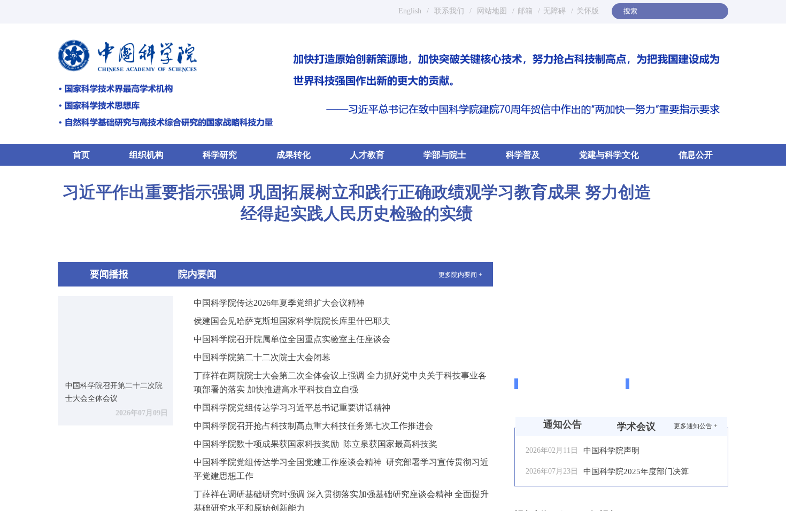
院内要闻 (197, 274)
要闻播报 (109, 274)
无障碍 (554, 11)
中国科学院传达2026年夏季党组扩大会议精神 (279, 302)
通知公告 (562, 424)
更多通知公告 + (696, 426)
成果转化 (293, 154)
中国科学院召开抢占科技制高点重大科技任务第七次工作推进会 (313, 425)
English (409, 11)
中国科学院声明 (611, 450)
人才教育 (367, 154)
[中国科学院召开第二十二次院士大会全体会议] (115, 334)
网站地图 (491, 11)
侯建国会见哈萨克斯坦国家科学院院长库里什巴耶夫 (292, 321)
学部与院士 (444, 154)
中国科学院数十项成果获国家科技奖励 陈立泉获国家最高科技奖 (315, 443)
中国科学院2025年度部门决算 (636, 471)
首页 (81, 154)
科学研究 (220, 154)
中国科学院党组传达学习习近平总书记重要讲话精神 (292, 407)
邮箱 (525, 11)
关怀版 (587, 11)
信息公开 (696, 154)
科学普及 (523, 154)
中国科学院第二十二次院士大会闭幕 (262, 357)
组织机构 (146, 154)
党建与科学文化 (609, 154)
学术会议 (636, 426)
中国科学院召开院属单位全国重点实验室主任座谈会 (292, 339)
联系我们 (449, 11)
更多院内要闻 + (460, 274)
